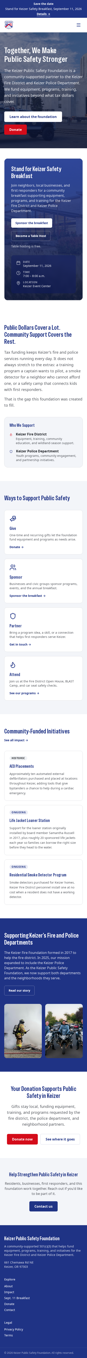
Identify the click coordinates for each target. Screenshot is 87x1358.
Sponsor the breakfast (31, 223)
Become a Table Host (31, 236)
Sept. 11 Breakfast (17, 1298)
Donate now (22, 1139)
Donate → (17, 547)
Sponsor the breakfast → (28, 596)
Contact (9, 1310)
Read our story (19, 990)
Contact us (43, 1206)
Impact (9, 1292)
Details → (43, 14)
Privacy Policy (13, 1329)
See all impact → (16, 740)
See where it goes (60, 1139)
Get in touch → (20, 644)
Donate (15, 129)
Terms (8, 1335)
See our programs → (24, 693)
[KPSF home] (9, 25)
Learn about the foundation (33, 116)
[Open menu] (78, 25)
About (8, 1286)
